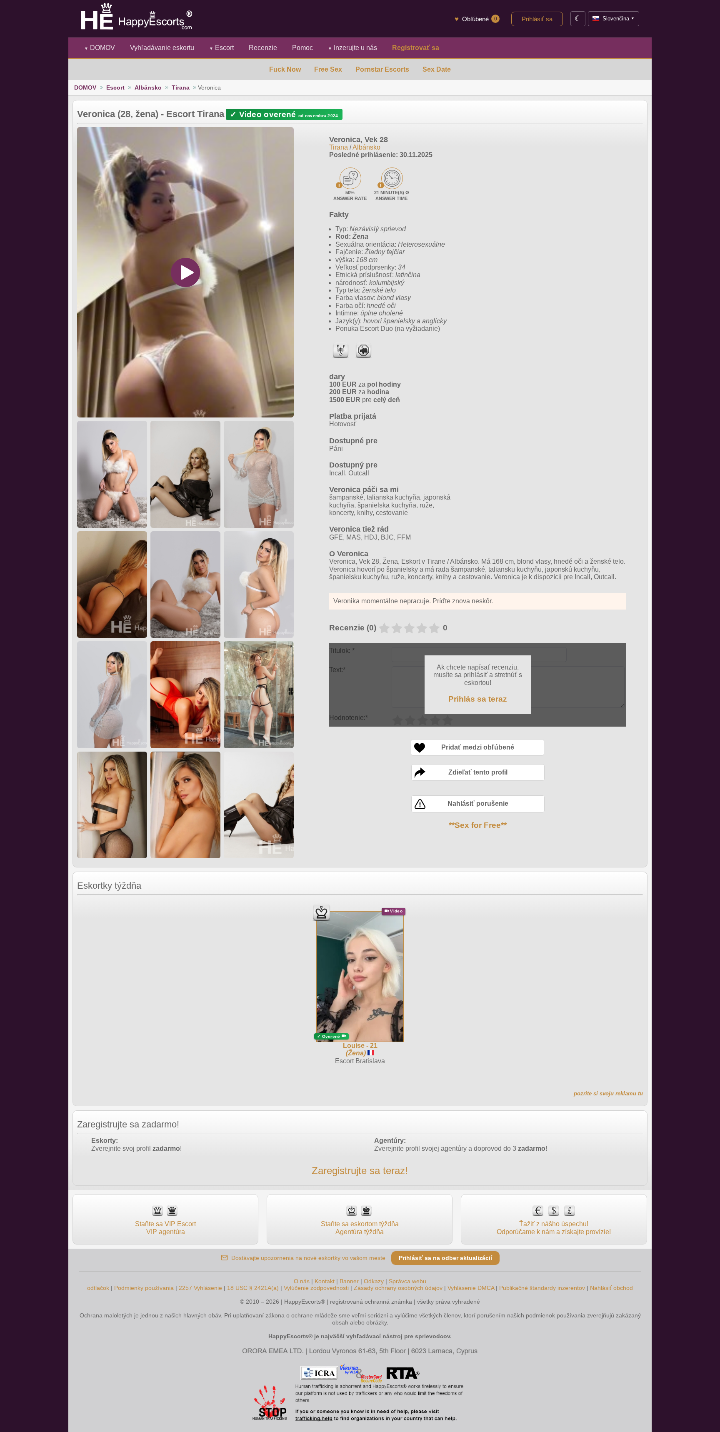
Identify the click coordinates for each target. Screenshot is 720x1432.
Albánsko (148, 87)
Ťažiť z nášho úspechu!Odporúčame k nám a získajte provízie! (554, 1227)
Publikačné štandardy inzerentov (542, 1288)
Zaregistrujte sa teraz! (360, 1170)
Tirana (181, 87)
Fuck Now (285, 69)
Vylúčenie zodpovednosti (316, 1288)
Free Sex (328, 69)
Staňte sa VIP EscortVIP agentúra (165, 1227)
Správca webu (407, 1281)
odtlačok (98, 1288)
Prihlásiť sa (537, 18)
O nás (302, 1281)
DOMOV (99, 47)
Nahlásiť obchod (611, 1288)
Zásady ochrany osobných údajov (398, 1288)
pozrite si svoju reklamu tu (608, 1093)
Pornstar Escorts (382, 69)
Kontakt (325, 1281)
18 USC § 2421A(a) (253, 1288)
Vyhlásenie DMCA (471, 1288)
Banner (349, 1281)
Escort (221, 47)
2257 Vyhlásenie (200, 1288)
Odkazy (374, 1281)
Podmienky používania (144, 1288)
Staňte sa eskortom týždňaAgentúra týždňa (360, 1227)
